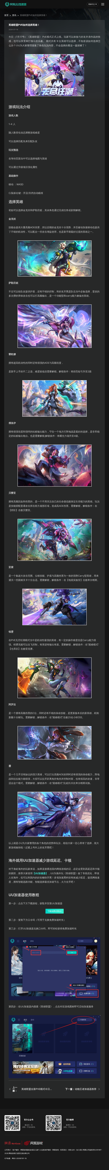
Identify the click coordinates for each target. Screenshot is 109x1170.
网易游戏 (55, 1150)
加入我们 (79, 1150)
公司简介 (8, 1150)
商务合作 (71, 1150)
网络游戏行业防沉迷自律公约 (19, 1153)
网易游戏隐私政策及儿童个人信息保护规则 (35, 1150)
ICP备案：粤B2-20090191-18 (15, 1158)
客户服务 (15, 1150)
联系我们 (63, 1150)
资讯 (14, 15)
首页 (6, 15)
